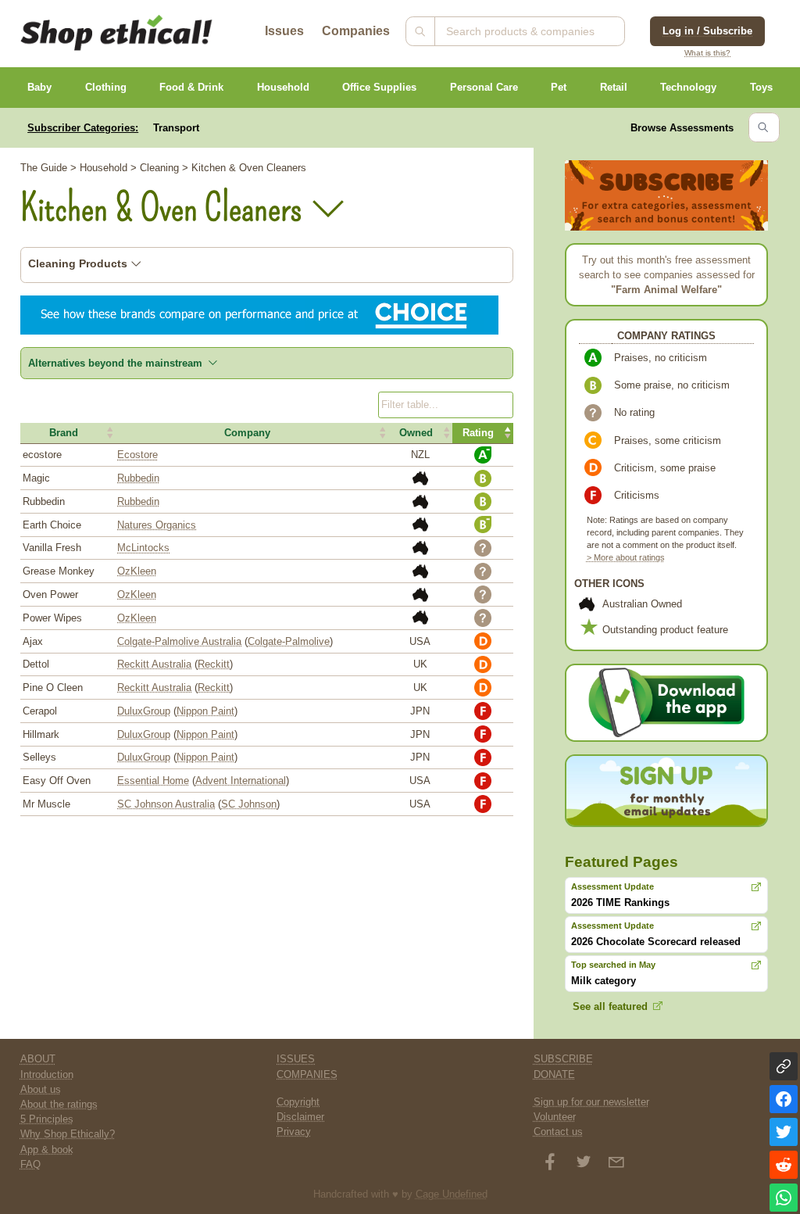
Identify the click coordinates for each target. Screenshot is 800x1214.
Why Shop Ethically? (67, 1134)
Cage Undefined (452, 1194)
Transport (176, 128)
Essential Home (153, 780)
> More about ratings (626, 557)
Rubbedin (138, 478)
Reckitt (214, 664)
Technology (688, 87)
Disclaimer (300, 1117)
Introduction (46, 1074)
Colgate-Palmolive (289, 641)
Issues (284, 31)
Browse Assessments (682, 128)
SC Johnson (249, 804)
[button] (68, 433)
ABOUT (37, 1059)
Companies (356, 31)
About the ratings (59, 1104)
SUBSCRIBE (563, 1059)
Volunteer (555, 1117)
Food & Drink (191, 87)
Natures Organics (156, 525)
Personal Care (484, 87)
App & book (46, 1149)
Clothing (106, 87)
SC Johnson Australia (166, 804)
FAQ (30, 1164)
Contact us (558, 1131)
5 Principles (46, 1119)
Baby (39, 87)
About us (40, 1089)
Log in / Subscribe (707, 31)
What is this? (707, 52)
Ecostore (137, 454)
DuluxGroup (143, 711)
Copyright (298, 1102)
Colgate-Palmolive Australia (179, 641)
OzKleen (136, 571)
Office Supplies (379, 87)
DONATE (554, 1074)
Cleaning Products (79, 263)
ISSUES (296, 1059)
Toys (761, 87)
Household (283, 87)
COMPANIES (307, 1074)
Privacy (294, 1131)
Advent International (240, 780)
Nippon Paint (205, 711)
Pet (558, 87)
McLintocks (143, 547)
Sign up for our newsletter (591, 1102)
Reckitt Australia (154, 664)
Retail (613, 87)
